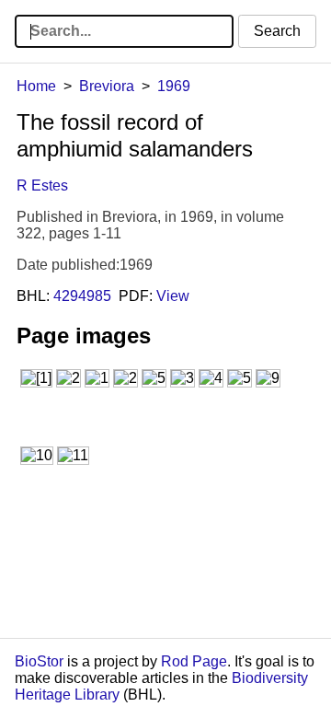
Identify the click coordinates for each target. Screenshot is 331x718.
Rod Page (194, 661)
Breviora (106, 86)
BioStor (39, 661)
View (172, 296)
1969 (173, 86)
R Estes (42, 185)
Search (277, 31)
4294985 (82, 296)
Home (36, 86)
